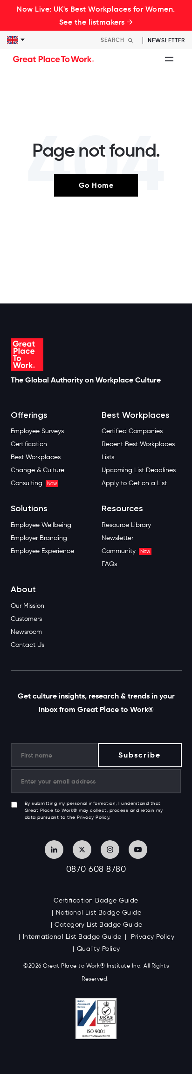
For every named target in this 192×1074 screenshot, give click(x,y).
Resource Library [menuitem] (126, 525)
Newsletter (166, 40)
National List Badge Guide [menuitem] (99, 912)
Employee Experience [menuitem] (42, 551)
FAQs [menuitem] (109, 564)
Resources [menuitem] (122, 509)
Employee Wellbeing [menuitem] (41, 525)
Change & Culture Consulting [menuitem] (37, 476)
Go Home (96, 185)
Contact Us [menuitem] (27, 645)
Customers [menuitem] (26, 619)
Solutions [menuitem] (29, 509)
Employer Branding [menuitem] (39, 538)
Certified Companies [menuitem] (132, 431)
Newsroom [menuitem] (26, 632)
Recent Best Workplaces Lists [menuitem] (138, 450)
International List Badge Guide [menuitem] (72, 937)
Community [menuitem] (126, 551)
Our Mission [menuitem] (27, 606)
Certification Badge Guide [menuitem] (96, 900)
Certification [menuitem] (29, 444)
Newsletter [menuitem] (117, 538)
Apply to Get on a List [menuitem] (134, 483)
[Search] (130, 40)
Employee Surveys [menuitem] (37, 431)
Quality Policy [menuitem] (98, 949)
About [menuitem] (23, 589)
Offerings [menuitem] (29, 415)
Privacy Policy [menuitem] (152, 937)
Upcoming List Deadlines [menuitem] (139, 470)
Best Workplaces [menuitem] (36, 457)
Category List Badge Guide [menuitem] (99, 925)
